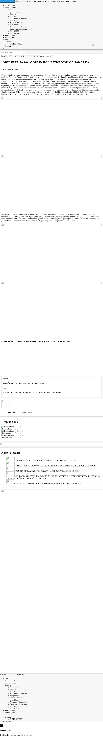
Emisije (8, 10)
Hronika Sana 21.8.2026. (11, 429)
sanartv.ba (20, 675)
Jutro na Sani (10, 35)
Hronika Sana (10, 8)
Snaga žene (14, 20)
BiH (6, 40)
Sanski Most (10, 37)
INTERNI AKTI (16, 44)
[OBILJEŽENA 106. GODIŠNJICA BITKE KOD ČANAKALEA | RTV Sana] (45, 1)
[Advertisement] (51, 360)
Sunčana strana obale (18, 18)
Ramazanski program (18, 29)
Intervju (13, 14)
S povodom (14, 12)
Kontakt (8, 46)
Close (7, 679)
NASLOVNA (10, 6)
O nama (8, 42)
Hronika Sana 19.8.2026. (11, 437)
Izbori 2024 (14, 33)
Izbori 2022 (14, 31)
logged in (15, 412)
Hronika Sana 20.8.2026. (11, 433)
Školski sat (14, 25)
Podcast (13, 16)
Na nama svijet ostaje (18, 27)
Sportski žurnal (16, 23)
